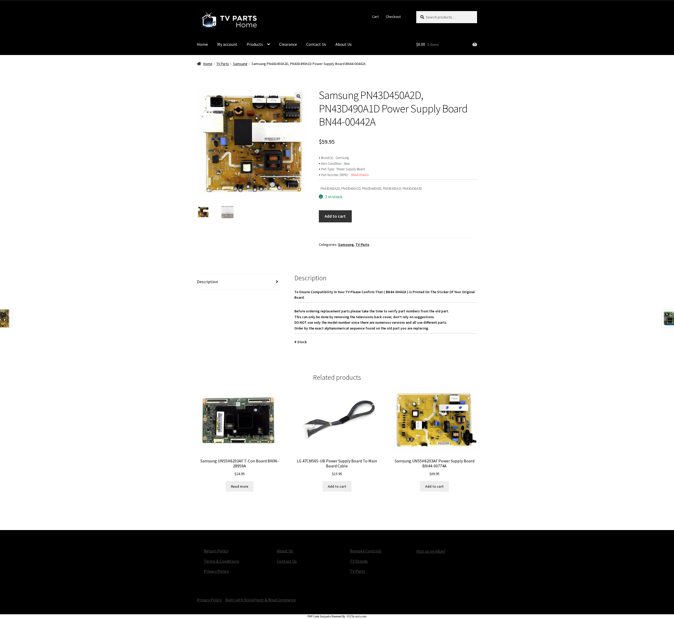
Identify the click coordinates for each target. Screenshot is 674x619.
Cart (375, 16)
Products (255, 44)
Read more (239, 486)
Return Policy (216, 550)
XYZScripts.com (356, 616)
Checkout (393, 16)
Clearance (288, 44)
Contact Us (316, 44)
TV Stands (359, 561)
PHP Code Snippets (319, 616)
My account (227, 44)
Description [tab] (207, 281)
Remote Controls (365, 550)
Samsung (240, 63)
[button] (298, 96)
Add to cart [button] (337, 486)
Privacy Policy (216, 571)
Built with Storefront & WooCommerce (260, 599)
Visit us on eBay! (430, 551)
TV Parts (222, 63)
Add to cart (335, 216)
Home (202, 44)
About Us (343, 44)
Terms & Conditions (221, 561)
